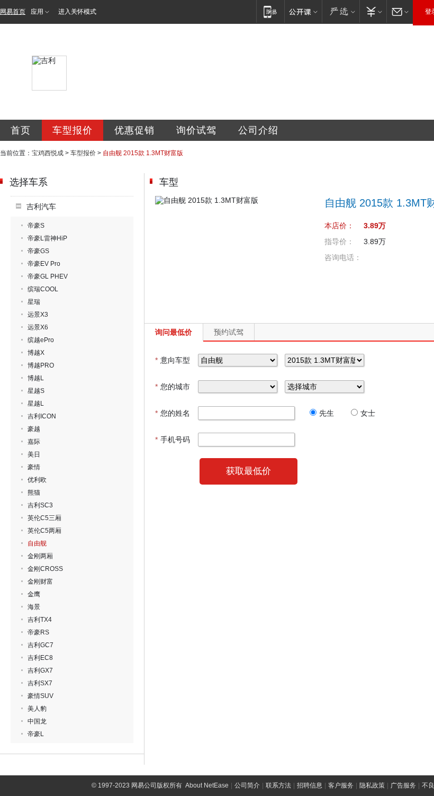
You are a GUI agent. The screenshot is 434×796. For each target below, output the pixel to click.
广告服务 (403, 785)
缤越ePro (41, 340)
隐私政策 (372, 785)
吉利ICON (42, 416)
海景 (34, 607)
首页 (21, 130)
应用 (37, 11)
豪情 (34, 467)
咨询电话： (342, 257)
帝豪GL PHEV (48, 276)
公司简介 (247, 785)
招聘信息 (309, 785)
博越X (36, 352)
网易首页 (12, 11)
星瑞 (34, 302)
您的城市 (172, 386)
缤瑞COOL (43, 289)
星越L (36, 403)
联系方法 (278, 785)
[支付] (372, 11)
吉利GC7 (40, 645)
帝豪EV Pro (44, 263)
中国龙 (37, 721)
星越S (36, 391)
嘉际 (34, 441)
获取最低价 (248, 471)
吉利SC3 (40, 505)
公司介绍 (258, 130)
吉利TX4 (40, 619)
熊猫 (34, 492)
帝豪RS (38, 632)
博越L (36, 378)
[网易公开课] (303, 11)
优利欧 (37, 480)
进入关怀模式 (77, 11)
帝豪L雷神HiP (47, 238)
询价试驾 (196, 130)
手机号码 (172, 439)
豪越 (34, 429)
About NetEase (207, 785)
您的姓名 (172, 413)
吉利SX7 (40, 683)
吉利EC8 (40, 657)
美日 (34, 454)
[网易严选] (340, 11)
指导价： (339, 241)
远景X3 (38, 314)
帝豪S (36, 225)
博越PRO (41, 365)
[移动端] (270, 11)
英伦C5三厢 (44, 518)
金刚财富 (40, 581)
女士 (367, 413)
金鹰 (34, 594)
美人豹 (37, 708)
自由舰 (37, 543)
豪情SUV (40, 696)
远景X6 (38, 327)
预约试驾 (228, 332)
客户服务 (341, 785)
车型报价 (72, 130)
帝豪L (36, 734)
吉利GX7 (40, 670)
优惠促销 (134, 130)
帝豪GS (38, 251)
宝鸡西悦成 (48, 153)
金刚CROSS (45, 569)
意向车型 (172, 360)
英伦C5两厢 (44, 530)
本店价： (339, 225)
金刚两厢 (40, 556)
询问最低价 (173, 332)
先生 (326, 413)
